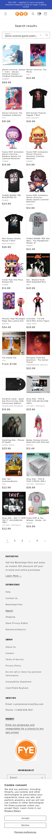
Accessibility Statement (18, 682)
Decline (25, 825)
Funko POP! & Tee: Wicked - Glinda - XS (36, 519)
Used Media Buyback (17, 688)
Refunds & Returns (16, 629)
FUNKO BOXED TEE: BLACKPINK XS (11, 196)
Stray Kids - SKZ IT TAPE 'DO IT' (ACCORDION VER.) (14, 520)
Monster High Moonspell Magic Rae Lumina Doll (13, 320)
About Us (11, 647)
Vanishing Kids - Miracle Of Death (13, 441)
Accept (25, 818)
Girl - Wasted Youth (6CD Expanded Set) (36, 281)
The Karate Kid (9, 358)
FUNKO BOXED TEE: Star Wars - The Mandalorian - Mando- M (38, 240)
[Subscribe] (42, 777)
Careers (10, 653)
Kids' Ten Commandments (9, 480)
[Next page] (45, 541)
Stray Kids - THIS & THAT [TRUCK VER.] (36, 480)
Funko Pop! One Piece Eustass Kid (12, 281)
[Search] (47, 35)
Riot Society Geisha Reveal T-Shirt (11, 239)
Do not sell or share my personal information (23, 673)
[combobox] (26, 35)
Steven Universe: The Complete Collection (12, 114)
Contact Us (12, 598)
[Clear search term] (41, 35)
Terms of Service (15, 659)
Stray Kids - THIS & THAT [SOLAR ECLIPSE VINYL (37, 401)
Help (8, 592)
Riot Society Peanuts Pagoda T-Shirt (36, 114)
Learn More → (13, 576)
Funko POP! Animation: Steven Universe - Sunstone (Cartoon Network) (37, 155)
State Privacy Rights (17, 623)
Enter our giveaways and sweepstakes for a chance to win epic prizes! (25, 729)
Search (9, 611)
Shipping (10, 617)
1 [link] (7, 540)
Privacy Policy (12, 811)
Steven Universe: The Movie (36, 71)
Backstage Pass (14, 604)
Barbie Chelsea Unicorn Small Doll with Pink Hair (37, 441)
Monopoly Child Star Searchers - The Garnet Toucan (37, 360)
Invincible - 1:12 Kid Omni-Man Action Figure (38, 320)
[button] (5, 14)
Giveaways (10, 719)
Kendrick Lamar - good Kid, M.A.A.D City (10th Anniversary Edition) (13, 401)
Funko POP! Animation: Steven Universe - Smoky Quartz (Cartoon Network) (37, 198)
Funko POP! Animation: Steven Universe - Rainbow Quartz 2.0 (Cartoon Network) (13, 155)
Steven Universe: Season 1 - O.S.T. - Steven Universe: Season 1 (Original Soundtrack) (14, 73)
